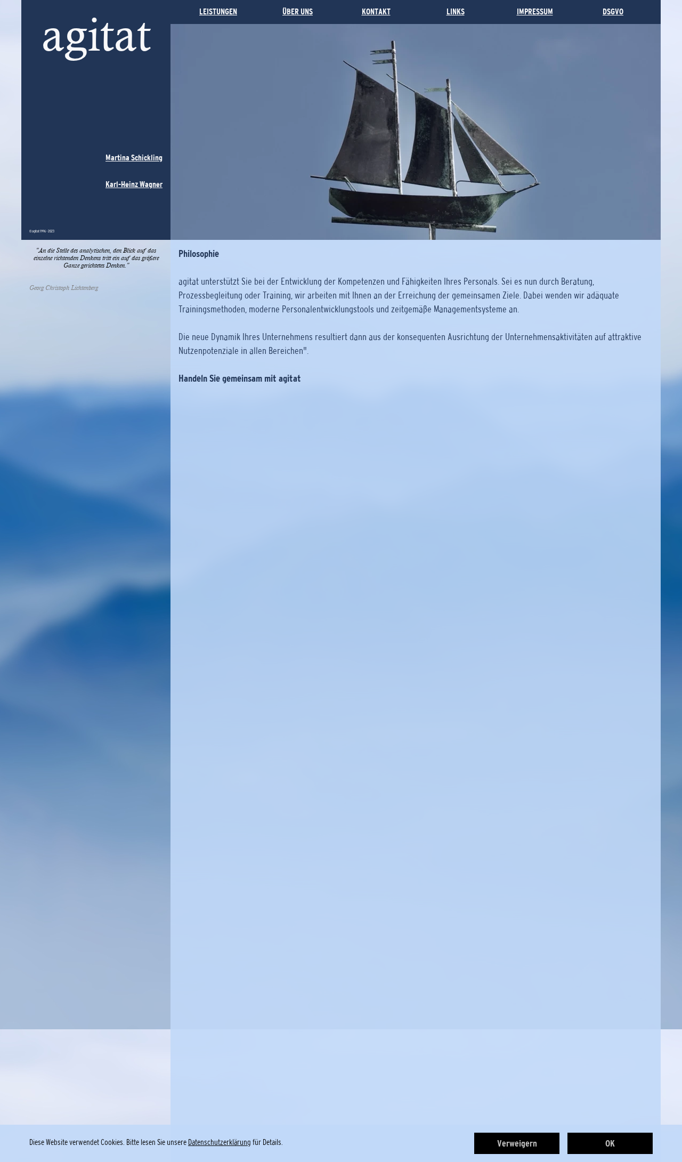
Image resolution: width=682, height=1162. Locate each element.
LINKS (455, 11)
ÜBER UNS (297, 11)
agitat (96, 34)
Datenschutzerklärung (219, 1142)
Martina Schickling (134, 157)
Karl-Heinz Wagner (134, 184)
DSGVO (613, 11)
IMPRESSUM (535, 11)
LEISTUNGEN (218, 11)
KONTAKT (376, 11)
